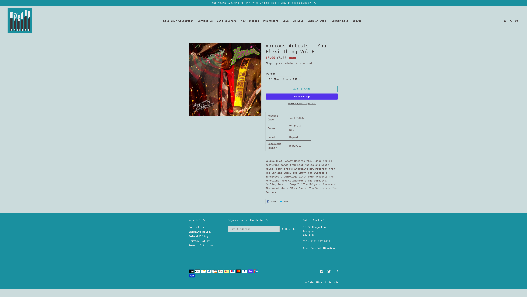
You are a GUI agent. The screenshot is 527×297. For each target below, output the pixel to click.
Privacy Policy (199, 240)
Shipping (272, 63)
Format (270, 73)
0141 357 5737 (320, 241)
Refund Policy (198, 236)
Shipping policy (200, 231)
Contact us (196, 227)
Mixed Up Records (327, 282)
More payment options (302, 103)
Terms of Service (201, 245)
